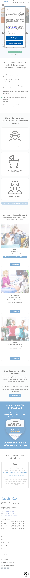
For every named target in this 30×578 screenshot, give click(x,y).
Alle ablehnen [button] (14, 42)
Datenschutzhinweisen (13, 27)
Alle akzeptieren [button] (14, 38)
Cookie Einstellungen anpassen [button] (15, 33)
